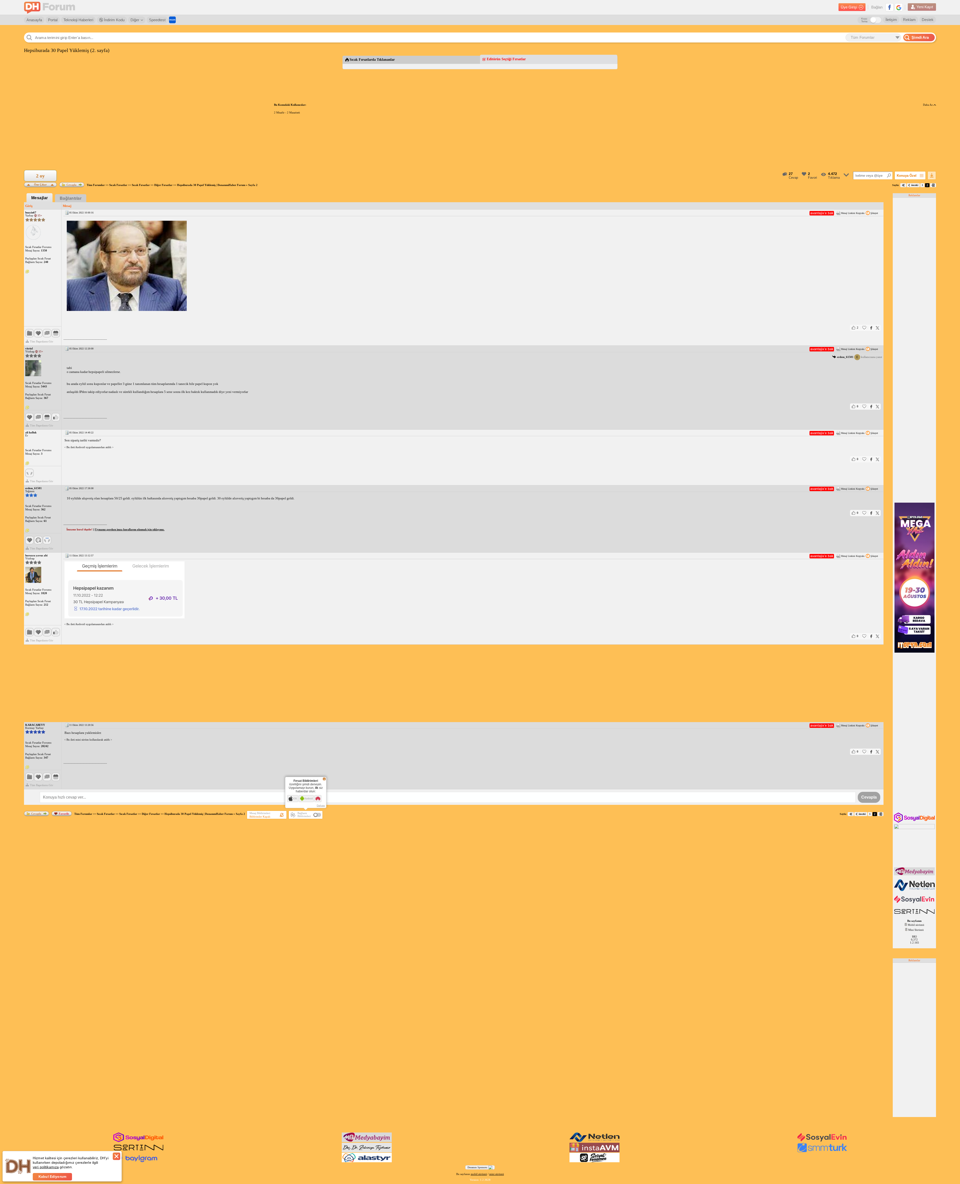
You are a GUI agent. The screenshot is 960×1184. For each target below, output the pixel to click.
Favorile (64, 813)
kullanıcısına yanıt (859, 357)
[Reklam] (172, 19)
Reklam (909, 19)
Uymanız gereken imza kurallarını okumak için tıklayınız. (129, 529)
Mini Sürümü (916, 929)
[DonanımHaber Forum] (51, 7)
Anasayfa (34, 20)
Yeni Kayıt (924, 7)
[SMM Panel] (822, 1151)
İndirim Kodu (113, 20)
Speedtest (157, 20)
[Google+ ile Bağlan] (899, 7)
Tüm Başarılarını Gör (41, 341)
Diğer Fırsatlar (163, 184)
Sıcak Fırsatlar (118, 184)
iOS (295, 798)
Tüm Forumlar (96, 184)
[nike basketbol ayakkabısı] (139, 1151)
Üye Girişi (849, 7)
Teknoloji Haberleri (78, 20)
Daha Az (928, 104)
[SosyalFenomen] (595, 1161)
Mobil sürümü (916, 924)
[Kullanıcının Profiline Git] (33, 232)
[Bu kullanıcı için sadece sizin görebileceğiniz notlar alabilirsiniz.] (27, 271)
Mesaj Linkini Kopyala (852, 213)
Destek (928, 19)
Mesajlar (39, 198)
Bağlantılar (71, 198)
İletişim (891, 19)
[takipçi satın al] (915, 902)
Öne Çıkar (40, 184)
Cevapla (71, 184)
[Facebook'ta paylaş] (871, 328)
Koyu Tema (864, 20)
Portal (53, 20)
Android (308, 798)
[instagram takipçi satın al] (915, 821)
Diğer (134, 20)
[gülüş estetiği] (367, 1151)
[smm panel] (915, 874)
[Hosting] (915, 890)
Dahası (321, 805)
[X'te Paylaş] (877, 328)
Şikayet (874, 213)
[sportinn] (915, 914)
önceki (914, 185)
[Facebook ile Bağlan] (890, 7)
